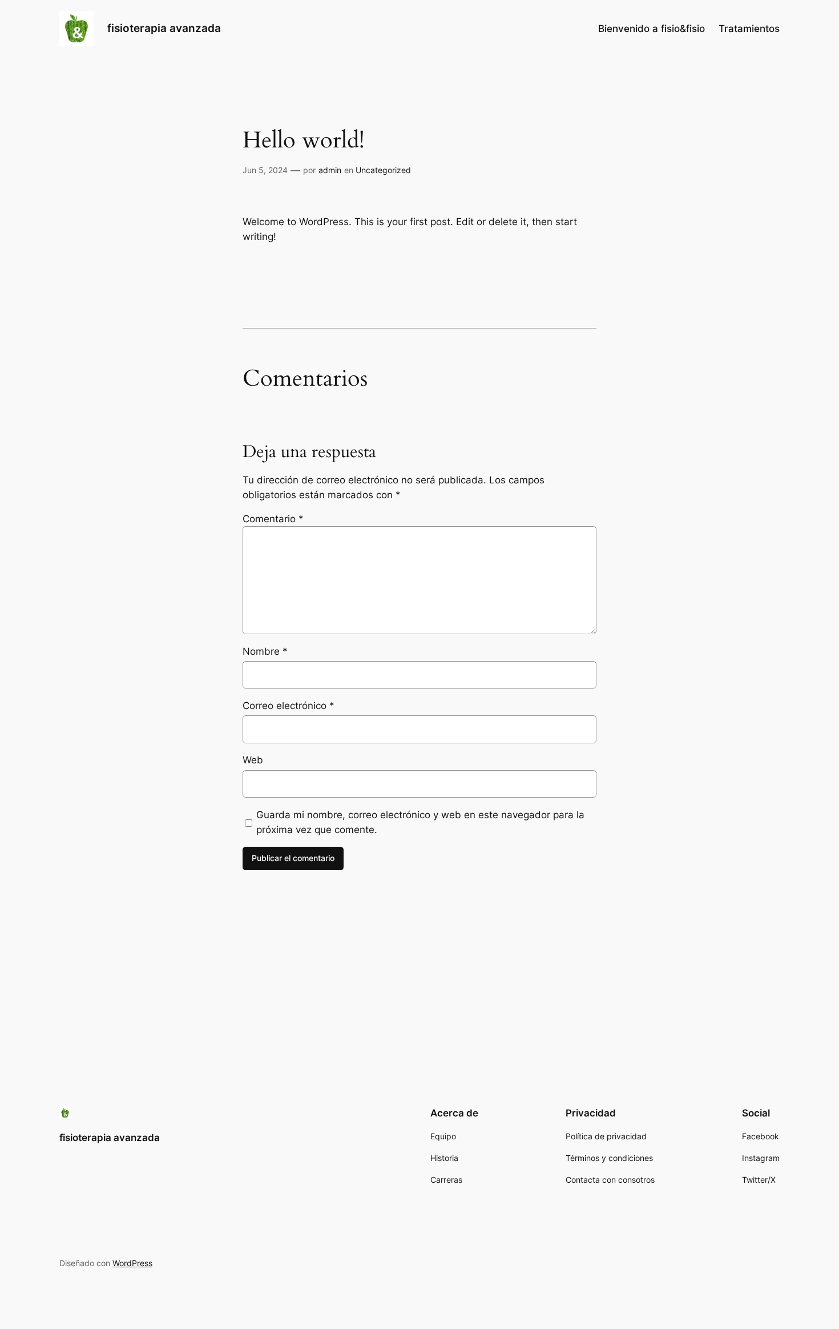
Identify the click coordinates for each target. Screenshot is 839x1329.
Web (253, 760)
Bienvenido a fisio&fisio (651, 28)
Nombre (265, 651)
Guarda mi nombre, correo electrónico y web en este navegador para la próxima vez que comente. (420, 822)
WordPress (132, 1263)
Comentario (273, 519)
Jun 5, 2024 (265, 170)
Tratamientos (749, 28)
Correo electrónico (288, 705)
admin (329, 170)
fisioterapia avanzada (164, 28)
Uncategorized (383, 170)
